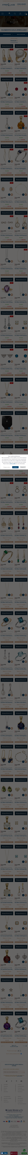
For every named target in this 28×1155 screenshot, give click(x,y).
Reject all (23, 467)
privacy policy (13, 463)
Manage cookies (6, 467)
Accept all (15, 467)
